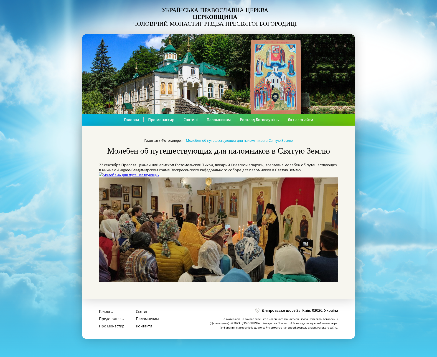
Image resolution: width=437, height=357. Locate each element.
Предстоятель (111, 318)
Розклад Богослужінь (259, 119)
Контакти (144, 326)
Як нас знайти (300, 119)
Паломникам (219, 119)
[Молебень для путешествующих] (129, 174)
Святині (190, 119)
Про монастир (161, 119)
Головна (131, 119)
